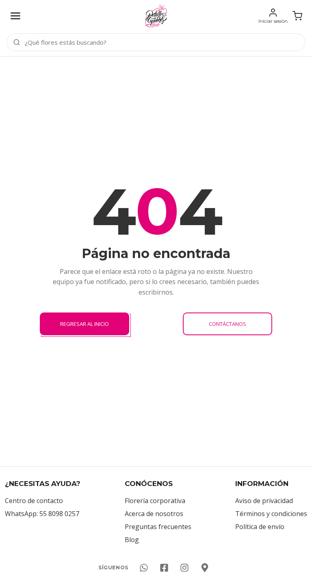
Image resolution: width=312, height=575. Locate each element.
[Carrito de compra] (297, 16)
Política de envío (259, 526)
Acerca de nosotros (154, 513)
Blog (132, 539)
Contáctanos (227, 324)
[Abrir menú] (15, 16)
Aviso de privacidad (264, 500)
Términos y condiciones (271, 513)
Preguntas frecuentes (158, 526)
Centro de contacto (34, 500)
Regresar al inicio (84, 324)
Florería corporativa (155, 500)
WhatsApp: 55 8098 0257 (42, 513)
